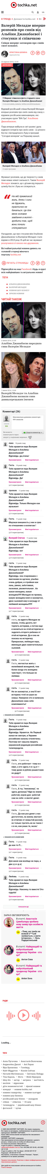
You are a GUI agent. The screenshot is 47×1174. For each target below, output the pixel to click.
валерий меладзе (18, 287)
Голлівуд (25, 1067)
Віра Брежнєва (10, 1067)
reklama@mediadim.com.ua (10, 1147)
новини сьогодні (33, 1092)
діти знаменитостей (13, 1086)
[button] (37, 12)
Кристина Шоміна (18, 52)
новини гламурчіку (12, 1092)
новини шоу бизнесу (13, 1095)
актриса (27, 1080)
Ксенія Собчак (28, 1070)
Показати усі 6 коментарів (14, 837)
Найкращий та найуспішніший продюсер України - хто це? (29, 950)
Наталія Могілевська (13, 1074)
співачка (16, 1102)
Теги (5, 1053)
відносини (19, 1083)
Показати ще (23, 907)
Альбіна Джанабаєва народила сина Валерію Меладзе (21, 345)
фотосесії (7, 1108)
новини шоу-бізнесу (19, 290)
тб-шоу (27, 1102)
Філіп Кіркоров (33, 1077)
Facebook (26, 269)
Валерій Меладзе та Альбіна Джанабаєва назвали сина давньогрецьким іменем (19, 396)
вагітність (39, 1080)
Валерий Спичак (17, 538)
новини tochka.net (23, 1089)
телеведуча (8, 1105)
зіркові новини (16, 293)
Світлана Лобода (35, 1074)
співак (6, 1102)
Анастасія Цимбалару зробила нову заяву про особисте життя (29, 923)
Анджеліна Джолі (12, 1064)
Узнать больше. (6, 1167)
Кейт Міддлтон (10, 1070)
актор (17, 1080)
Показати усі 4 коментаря (14, 715)
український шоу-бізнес (29, 1105)
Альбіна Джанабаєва (19, 284)
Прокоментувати (15, 460)
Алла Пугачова (10, 1061)
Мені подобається (32, 460)
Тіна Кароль (9, 1077)
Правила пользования (8, 1160)
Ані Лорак (29, 1064)
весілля (6, 1083)
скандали (33, 1099)
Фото (20, 1077)
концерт (7, 1089)
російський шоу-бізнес (14, 1099)
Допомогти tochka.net (25, 19)
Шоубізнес (7, 65)
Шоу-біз (7, 1080)
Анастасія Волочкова (31, 1061)
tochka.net (15, 255)
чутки (18, 1108)
